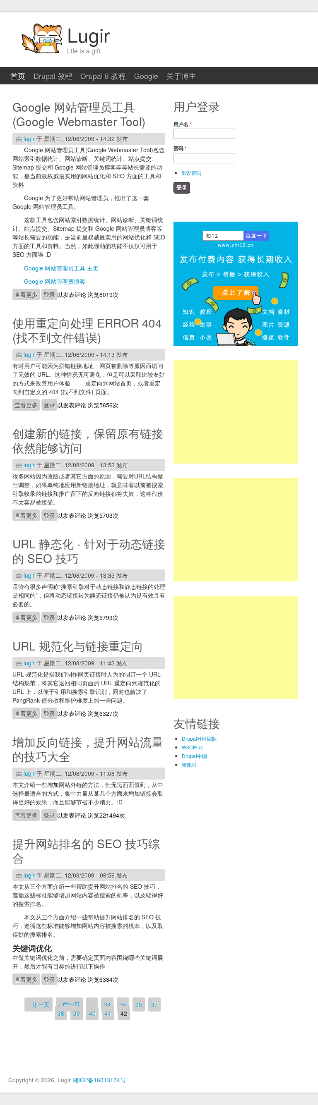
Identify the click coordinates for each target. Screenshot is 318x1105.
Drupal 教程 (53, 75)
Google (146, 75)
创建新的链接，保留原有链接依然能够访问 (87, 440)
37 (154, 1004)
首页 (17, 75)
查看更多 (27, 294)
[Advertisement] (235, 412)
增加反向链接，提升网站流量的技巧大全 (87, 748)
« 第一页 (38, 1004)
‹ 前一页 (69, 1004)
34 (107, 1004)
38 (61, 1013)
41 (108, 1013)
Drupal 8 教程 (103, 75)
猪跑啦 (189, 764)
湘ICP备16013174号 (99, 1080)
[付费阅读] (235, 343)
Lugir (88, 34)
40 (92, 1013)
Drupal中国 (194, 755)
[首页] (41, 52)
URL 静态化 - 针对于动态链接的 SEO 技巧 (88, 550)
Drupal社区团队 (199, 738)
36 (138, 1004)
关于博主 (181, 75)
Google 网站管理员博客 (54, 281)
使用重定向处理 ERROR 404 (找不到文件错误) (87, 329)
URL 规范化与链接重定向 (77, 645)
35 (123, 1004)
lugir (29, 138)
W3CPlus (192, 747)
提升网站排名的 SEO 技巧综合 (86, 850)
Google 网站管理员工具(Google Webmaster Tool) (78, 113)
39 (76, 1013)
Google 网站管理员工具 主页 (61, 268)
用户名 (182, 124)
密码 (180, 148)
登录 (49, 294)
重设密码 (191, 172)
